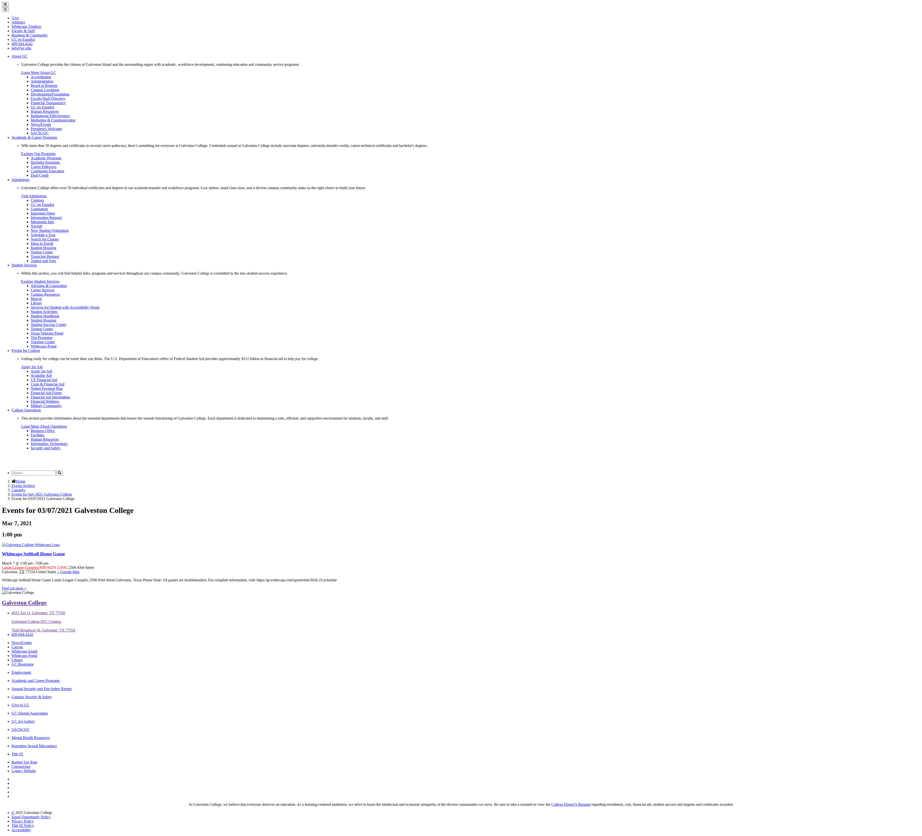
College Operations (26, 410)
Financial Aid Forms (46, 393)
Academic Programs (46, 158)
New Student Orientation (50, 231)
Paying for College (26, 351)
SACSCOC (40, 133)
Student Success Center (48, 325)
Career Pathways (43, 167)
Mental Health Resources (31, 738)
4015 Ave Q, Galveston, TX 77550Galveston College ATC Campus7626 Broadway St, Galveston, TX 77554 (43, 621)
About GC (20, 56)
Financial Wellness (45, 401)
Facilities (37, 435)
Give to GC (20, 705)
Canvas (17, 647)
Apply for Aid (31, 367)
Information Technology (49, 444)
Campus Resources (45, 294)
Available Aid (41, 375)
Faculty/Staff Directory (48, 98)
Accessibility (21, 830)
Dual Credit (40, 175)
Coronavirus (21, 766)
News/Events (41, 124)
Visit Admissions (34, 196)
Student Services (24, 265)
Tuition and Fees (43, 261)
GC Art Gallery (23, 721)
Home (20, 481)
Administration (42, 81)
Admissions (20, 180)
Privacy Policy (23, 821)
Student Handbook (45, 316)
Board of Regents (44, 86)
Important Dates (43, 213)
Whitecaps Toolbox (26, 26)
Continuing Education (47, 171)
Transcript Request (45, 256)
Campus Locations (45, 90)
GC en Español (42, 107)
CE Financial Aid (44, 380)
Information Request (46, 218)
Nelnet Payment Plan (47, 388)
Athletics (18, 22)
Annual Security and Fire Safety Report (42, 689)
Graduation (39, 209)
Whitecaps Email (24, 651)
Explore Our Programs (38, 154)
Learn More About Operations (44, 426)
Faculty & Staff (23, 31)
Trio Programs (41, 338)
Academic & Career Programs (34, 137)
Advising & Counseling (49, 286)
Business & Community (30, 35)
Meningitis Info (42, 222)
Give (15, 18)
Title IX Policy (23, 826)
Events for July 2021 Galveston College (42, 494)
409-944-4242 (22, 634)
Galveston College (24, 603)
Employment (21, 672)
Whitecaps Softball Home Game (33, 553)
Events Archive (23, 486)
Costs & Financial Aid (47, 384)
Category (18, 490)
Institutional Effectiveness (50, 116)
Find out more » (14, 588)
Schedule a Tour (43, 235)
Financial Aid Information (50, 397)
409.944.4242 (22, 44)
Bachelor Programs (45, 162)
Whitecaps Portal (43, 346)
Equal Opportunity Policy (31, 817)
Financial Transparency (48, 103)
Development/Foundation (50, 94)
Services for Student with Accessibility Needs (65, 307)
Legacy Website (24, 771)
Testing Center (42, 252)
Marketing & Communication (53, 120)
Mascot (36, 299)
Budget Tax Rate (24, 762)
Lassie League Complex (20, 567)
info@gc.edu (21, 48)
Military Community (46, 406)
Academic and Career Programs (36, 681)
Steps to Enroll (42, 243)
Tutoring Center (43, 342)
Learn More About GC (38, 73)
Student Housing (43, 248)
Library (36, 303)
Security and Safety (46, 448)
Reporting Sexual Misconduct (34, 746)
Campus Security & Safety (32, 697)
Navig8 (36, 226)
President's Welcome (46, 129)
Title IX (17, 754)
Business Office (43, 431)
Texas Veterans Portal (47, 333)
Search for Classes (45, 239)
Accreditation (41, 77)
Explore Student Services (40, 281)
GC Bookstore (23, 664)
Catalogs (37, 200)
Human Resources (45, 111)
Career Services (43, 290)
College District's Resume (570, 804)
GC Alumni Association (30, 713)
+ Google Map (68, 572)
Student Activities (44, 312)
